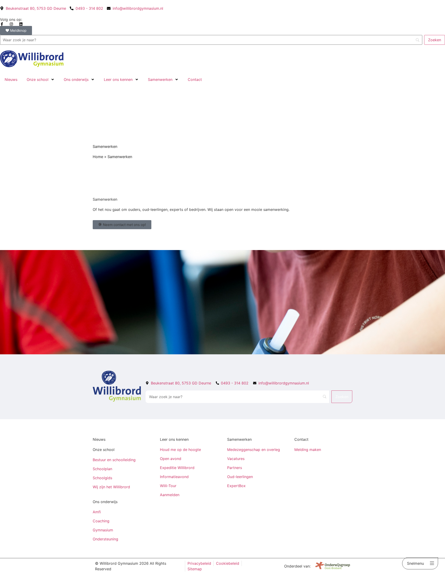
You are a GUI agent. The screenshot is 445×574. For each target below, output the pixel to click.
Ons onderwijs (76, 79)
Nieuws (11, 79)
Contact (195, 79)
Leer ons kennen (118, 79)
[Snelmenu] (432, 563)
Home (98, 156)
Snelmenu (415, 563)
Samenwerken (160, 79)
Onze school (37, 79)
